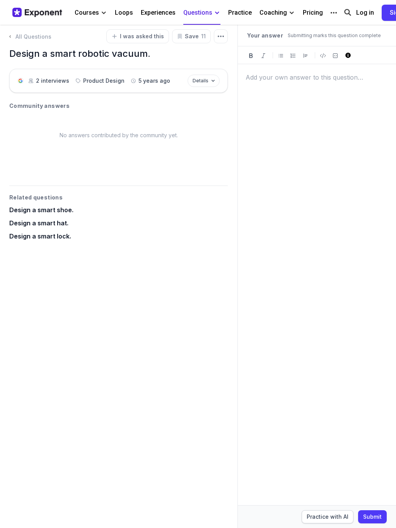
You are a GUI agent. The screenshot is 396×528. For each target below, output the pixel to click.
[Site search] (348, 12)
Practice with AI (327, 516)
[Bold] (251, 55)
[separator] (237, 276)
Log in (365, 12)
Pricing (313, 12)
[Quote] (305, 55)
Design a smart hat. (38, 223)
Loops (124, 12)
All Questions (33, 36)
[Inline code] (322, 55)
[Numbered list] (293, 55)
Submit (372, 516)
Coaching (273, 12)
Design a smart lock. (40, 236)
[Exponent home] (37, 12)
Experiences (158, 12)
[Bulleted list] (280, 55)
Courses (87, 12)
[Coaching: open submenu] (291, 13)
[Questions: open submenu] (217, 13)
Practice (240, 12)
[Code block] (335, 55)
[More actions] (221, 36)
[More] (334, 13)
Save (195, 36)
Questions (197, 12)
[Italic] (263, 55)
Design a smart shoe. (41, 210)
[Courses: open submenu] (104, 13)
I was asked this (142, 36)
